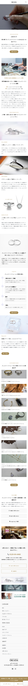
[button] (14, 485)
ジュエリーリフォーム (9, 379)
